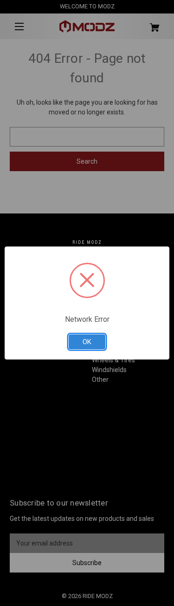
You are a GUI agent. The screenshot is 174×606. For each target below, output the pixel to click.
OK (87, 342)
